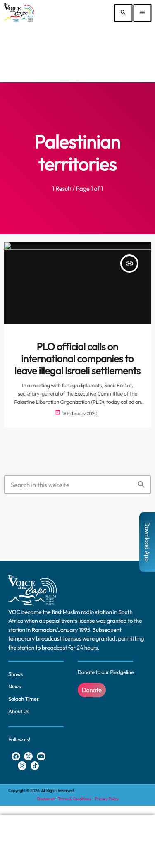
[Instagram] (22, 765)
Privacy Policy (107, 798)
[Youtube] (41, 756)
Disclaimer (46, 798)
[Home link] (19, 12)
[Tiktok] (35, 765)
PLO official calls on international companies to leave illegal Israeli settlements (77, 359)
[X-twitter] (28, 756)
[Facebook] (16, 756)
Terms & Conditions (75, 798)
